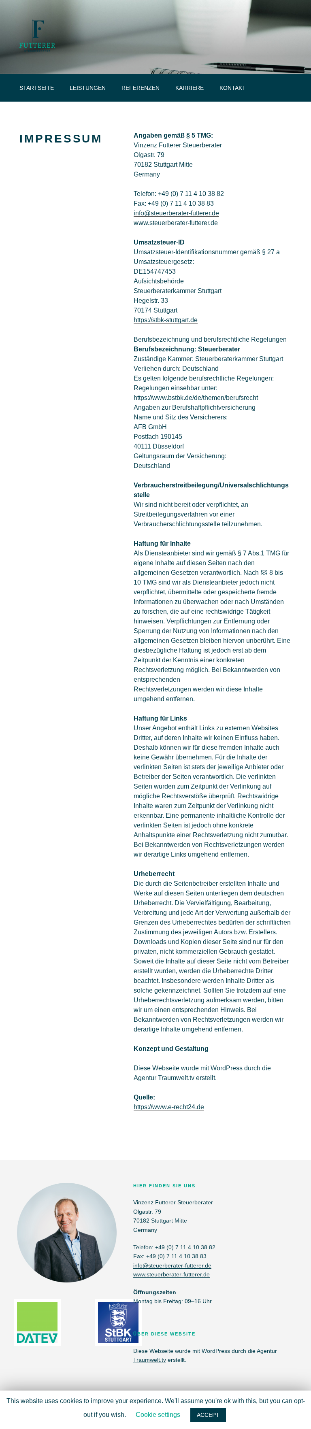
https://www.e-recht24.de (169, 1107)
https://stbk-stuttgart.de (166, 320)
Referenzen (140, 88)
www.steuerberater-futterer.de (176, 222)
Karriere (189, 88)
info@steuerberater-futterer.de (176, 213)
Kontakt (232, 88)
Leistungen (88, 88)
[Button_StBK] (118, 1341)
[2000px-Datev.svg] (37, 1341)
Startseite (36, 88)
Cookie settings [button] (158, 1414)
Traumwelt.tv (176, 1077)
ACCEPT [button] (208, 1415)
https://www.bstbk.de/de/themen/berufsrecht (196, 397)
